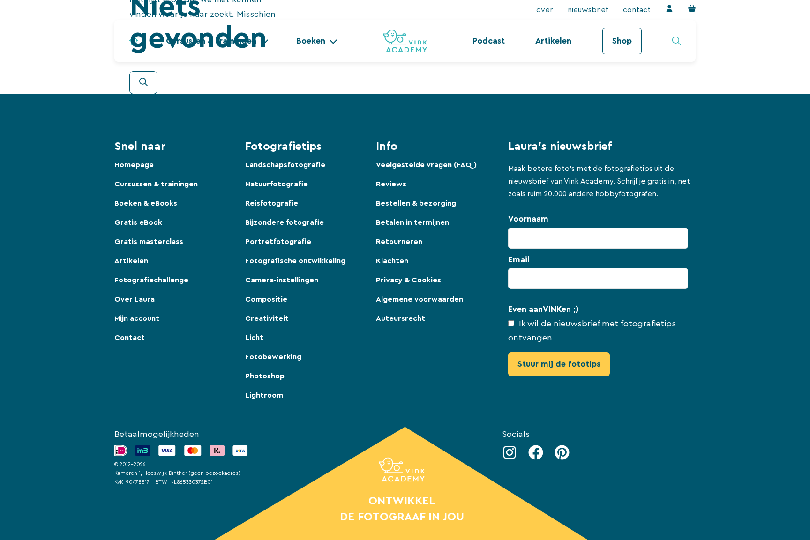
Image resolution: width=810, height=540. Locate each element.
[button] (317, 41)
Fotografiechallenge (151, 280)
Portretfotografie (278, 241)
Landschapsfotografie (285, 165)
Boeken (310, 41)
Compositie (266, 299)
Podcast (488, 41)
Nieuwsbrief (588, 10)
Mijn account (136, 318)
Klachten (392, 261)
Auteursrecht (400, 318)
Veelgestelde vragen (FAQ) (426, 165)
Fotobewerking (273, 357)
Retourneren (399, 241)
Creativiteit (267, 318)
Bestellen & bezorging (416, 203)
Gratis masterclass (148, 241)
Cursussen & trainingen (156, 184)
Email (519, 259)
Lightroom (264, 395)
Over (544, 10)
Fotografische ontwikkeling (295, 261)
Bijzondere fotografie (284, 222)
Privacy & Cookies (408, 280)
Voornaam (528, 219)
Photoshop (265, 376)
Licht (254, 337)
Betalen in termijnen (412, 222)
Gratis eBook (138, 222)
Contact (637, 10)
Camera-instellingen (281, 280)
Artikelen (553, 41)
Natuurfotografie (276, 184)
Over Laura (134, 299)
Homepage (134, 165)
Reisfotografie (271, 203)
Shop (622, 41)
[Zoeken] (143, 82)
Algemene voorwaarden (419, 299)
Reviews (391, 184)
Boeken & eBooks (145, 203)
